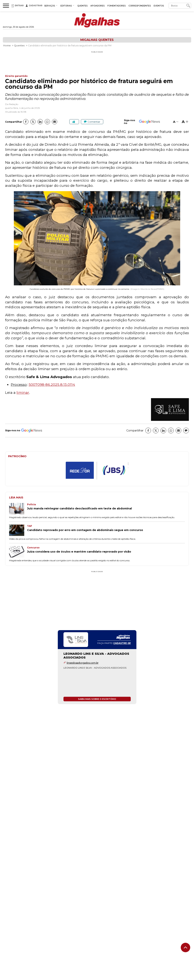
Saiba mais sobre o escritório (97, 699)
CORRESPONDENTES (139, 5)
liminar (22, 392)
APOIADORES (97, 5)
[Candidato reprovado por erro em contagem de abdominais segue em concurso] (18, 531)
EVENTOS (159, 5)
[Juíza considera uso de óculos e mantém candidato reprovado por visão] (18, 552)
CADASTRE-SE (122, 643)
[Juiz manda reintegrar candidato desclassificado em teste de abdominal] (18, 509)
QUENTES (82, 5)
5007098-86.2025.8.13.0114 (52, 384)
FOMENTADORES (116, 5)
